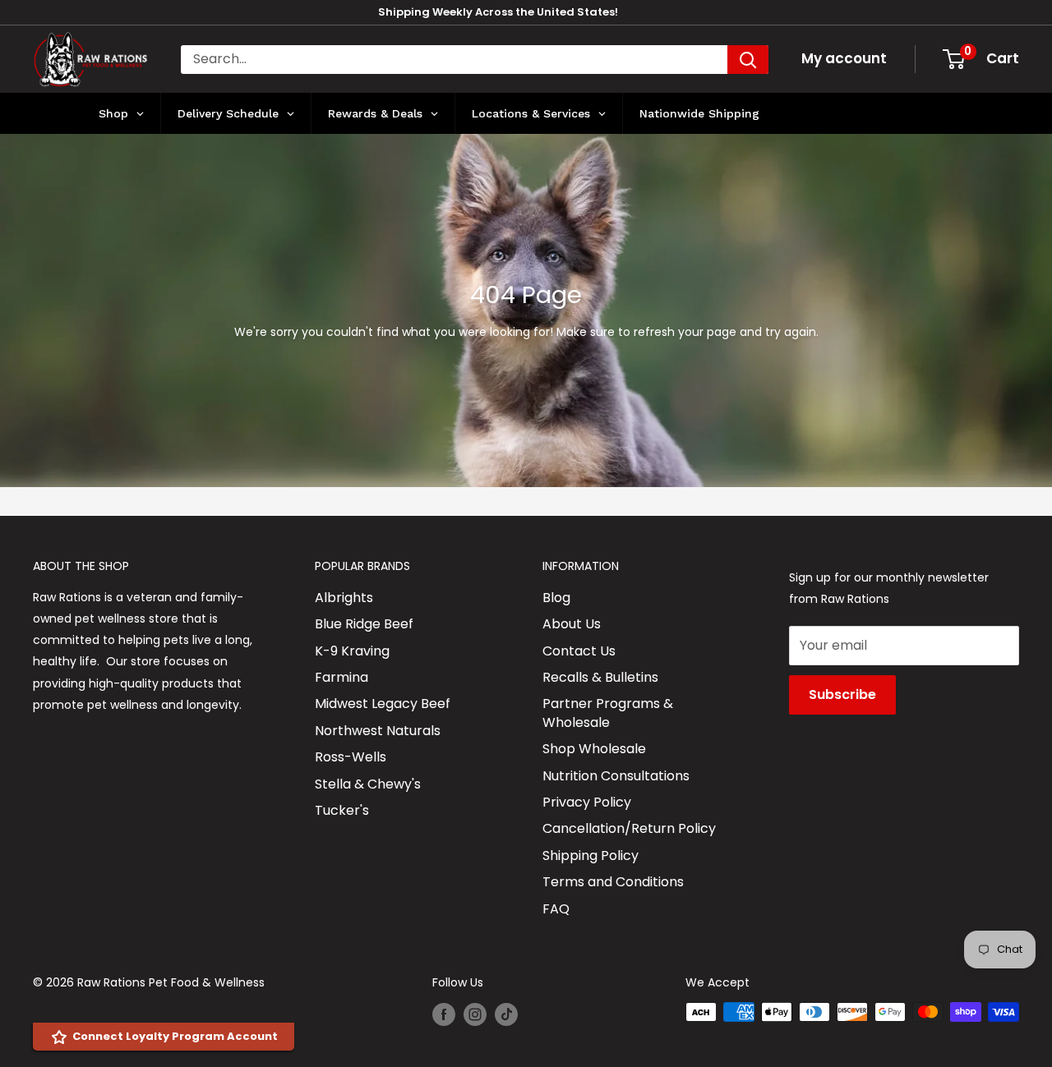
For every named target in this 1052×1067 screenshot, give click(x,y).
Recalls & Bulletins (600, 677)
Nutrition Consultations (616, 775)
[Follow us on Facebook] (443, 1013)
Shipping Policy (590, 855)
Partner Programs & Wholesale (607, 712)
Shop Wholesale (594, 748)
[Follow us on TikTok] (506, 1013)
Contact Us (579, 651)
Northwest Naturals (378, 730)
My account (844, 58)
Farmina (341, 677)
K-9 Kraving (352, 651)
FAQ (556, 908)
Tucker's (342, 810)
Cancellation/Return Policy (629, 828)
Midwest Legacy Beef (382, 703)
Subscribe (842, 694)
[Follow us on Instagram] (475, 1013)
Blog (556, 597)
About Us (571, 623)
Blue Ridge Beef (364, 623)
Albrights (344, 597)
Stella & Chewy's (368, 784)
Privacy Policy (586, 802)
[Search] (747, 59)
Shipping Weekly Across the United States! (498, 12)
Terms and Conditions (613, 881)
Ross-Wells (350, 756)
